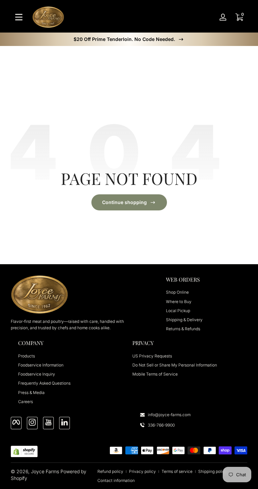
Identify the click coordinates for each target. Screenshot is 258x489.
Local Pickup (178, 310)
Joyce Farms (45, 471)
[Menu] (19, 17)
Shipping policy (212, 471)
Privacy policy (142, 471)
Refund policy (110, 471)
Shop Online (177, 292)
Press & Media (31, 392)
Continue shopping (124, 202)
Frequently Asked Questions (44, 383)
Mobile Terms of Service (155, 374)
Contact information (116, 480)
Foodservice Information (40, 365)
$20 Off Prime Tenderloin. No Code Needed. (124, 39)
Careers (25, 401)
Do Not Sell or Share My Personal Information (174, 365)
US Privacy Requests (152, 355)
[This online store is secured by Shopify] (24, 451)
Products (26, 355)
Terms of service (177, 471)
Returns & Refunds (183, 328)
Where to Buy (178, 301)
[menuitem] (206, 292)
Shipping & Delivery (184, 319)
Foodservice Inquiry (36, 374)
